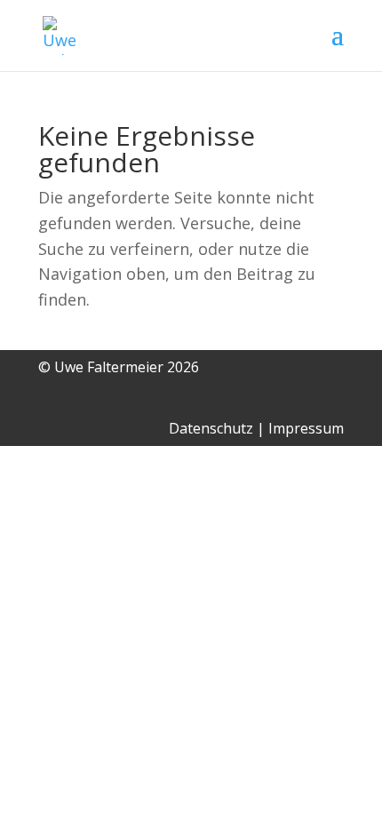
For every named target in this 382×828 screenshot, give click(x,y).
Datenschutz (211, 428)
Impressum (306, 428)
